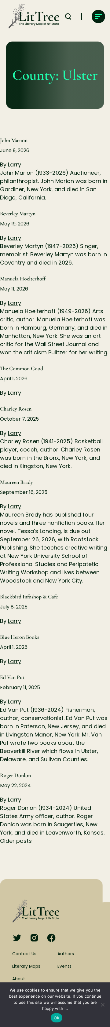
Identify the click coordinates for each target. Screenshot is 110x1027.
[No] (102, 1005)
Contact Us (24, 954)
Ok (56, 1017)
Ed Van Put (12, 677)
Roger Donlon (15, 775)
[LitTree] (32, 16)
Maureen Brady (16, 482)
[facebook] (51, 938)
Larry (14, 164)
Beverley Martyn (17, 213)
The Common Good (21, 368)
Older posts (16, 841)
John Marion (14, 140)
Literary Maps (26, 966)
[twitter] (17, 938)
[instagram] (34, 938)
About (18, 979)
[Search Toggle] (68, 16)
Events (64, 966)
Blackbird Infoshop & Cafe (29, 596)
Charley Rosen (15, 408)
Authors (65, 954)
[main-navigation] (98, 16)
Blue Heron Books (19, 637)
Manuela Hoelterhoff (23, 278)
